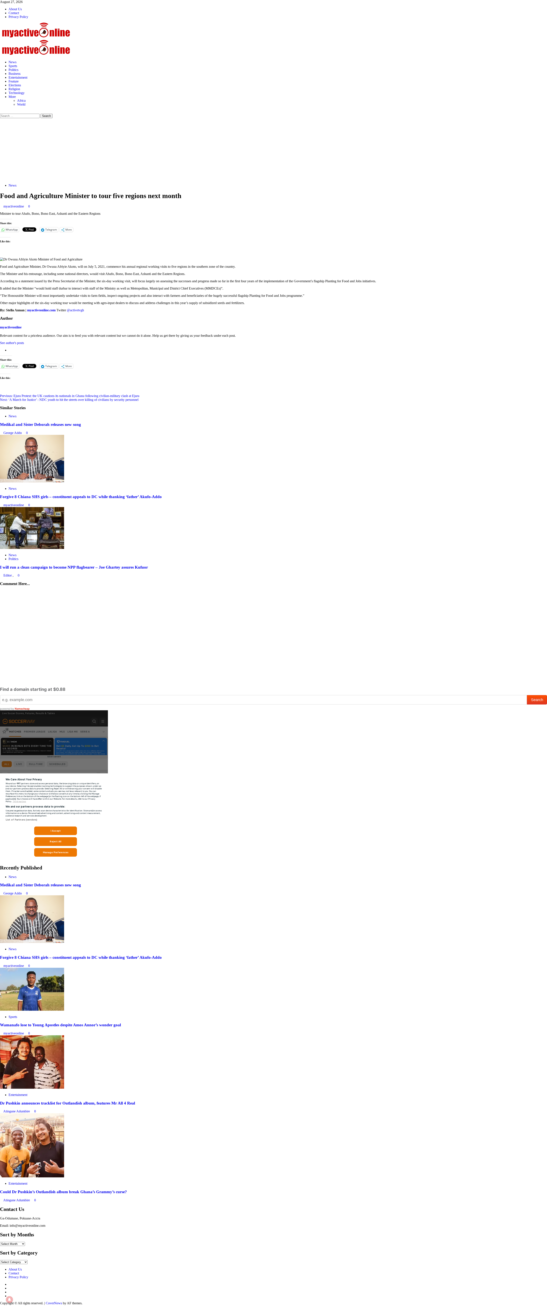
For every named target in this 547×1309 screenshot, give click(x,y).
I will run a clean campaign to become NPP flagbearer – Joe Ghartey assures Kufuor (74, 567)
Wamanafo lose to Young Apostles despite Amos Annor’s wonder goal (60, 1025)
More (12, 97)
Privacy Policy (18, 17)
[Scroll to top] (1, 1307)
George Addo (13, 433)
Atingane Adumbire (17, 1111)
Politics (13, 70)
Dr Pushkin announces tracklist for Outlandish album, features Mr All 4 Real (67, 1103)
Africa (21, 100)
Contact (14, 13)
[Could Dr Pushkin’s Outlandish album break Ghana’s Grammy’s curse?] (32, 1176)
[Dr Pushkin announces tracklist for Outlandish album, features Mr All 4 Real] (32, 1087)
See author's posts (12, 343)
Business (15, 73)
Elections (15, 85)
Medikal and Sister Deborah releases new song (40, 424)
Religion (14, 89)
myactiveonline (14, 206)
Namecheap (22, 708)
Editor (8, 575)
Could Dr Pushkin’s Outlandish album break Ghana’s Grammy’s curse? (63, 1192)
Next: (69, 400)
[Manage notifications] (9, 1299)
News (12, 62)
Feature (14, 81)
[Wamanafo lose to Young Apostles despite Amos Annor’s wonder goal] (32, 1009)
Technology (17, 93)
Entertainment (18, 77)
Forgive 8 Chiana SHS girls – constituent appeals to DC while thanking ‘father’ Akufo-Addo (81, 496)
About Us (15, 9)
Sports (13, 66)
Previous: (69, 396)
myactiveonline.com (41, 310)
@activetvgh (75, 310)
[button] (1, 111)
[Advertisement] (273, 150)
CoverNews (54, 1303)
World (21, 104)
